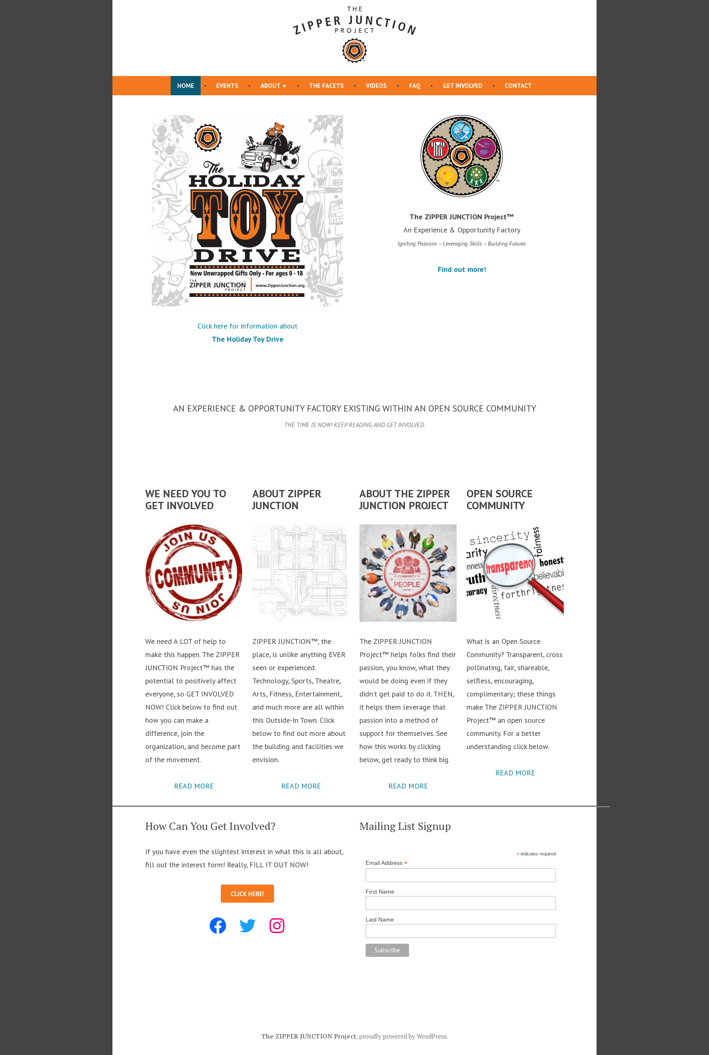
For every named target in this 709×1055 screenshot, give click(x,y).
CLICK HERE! (247, 894)
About (271, 86)
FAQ (415, 86)
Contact (518, 86)
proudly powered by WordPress (403, 1036)
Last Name (380, 919)
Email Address (386, 863)
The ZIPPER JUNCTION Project (308, 1036)
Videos (376, 86)
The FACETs (326, 86)
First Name (380, 891)
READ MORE (194, 786)
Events (227, 86)
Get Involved (463, 86)
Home (185, 86)
